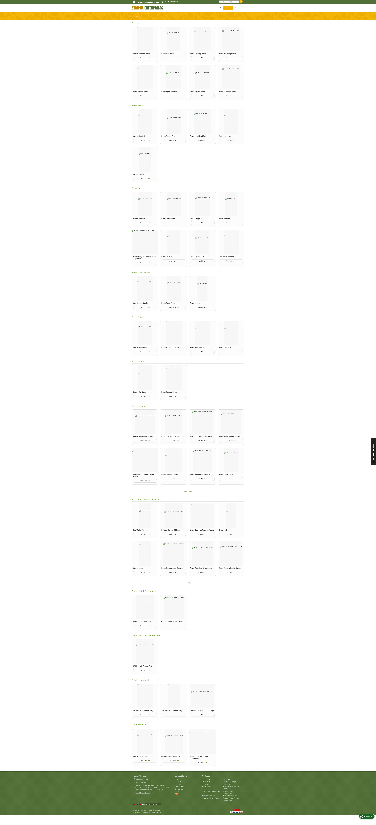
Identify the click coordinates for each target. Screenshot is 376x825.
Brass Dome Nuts (168, 219)
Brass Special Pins (226, 348)
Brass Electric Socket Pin (171, 348)
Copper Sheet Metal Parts (171, 622)
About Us (218, 8)
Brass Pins (137, 317)
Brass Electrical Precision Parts (147, 500)
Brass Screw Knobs (226, 475)
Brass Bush (223, 530)
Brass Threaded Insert (227, 92)
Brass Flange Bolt (168, 136)
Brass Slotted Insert (140, 92)
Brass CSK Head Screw (170, 436)
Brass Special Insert (169, 92)
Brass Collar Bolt (139, 136)
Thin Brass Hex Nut (226, 257)
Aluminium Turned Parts (170, 756)
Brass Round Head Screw (200, 475)
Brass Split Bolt (138, 174)
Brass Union (195, 303)
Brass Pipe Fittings (141, 273)
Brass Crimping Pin (140, 348)
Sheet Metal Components (144, 591)
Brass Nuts (137, 188)
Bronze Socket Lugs (140, 756)
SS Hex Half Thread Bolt (142, 666)
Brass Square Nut (197, 257)
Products (227, 8)
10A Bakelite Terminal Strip (143, 711)
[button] (171, 1)
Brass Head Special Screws (229, 436)
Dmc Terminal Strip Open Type (202, 711)
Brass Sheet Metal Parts (142, 622)
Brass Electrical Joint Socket (230, 568)
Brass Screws (138, 406)
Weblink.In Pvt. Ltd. (157, 812)
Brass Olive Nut (167, 257)
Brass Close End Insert (141, 54)
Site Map (178, 791)
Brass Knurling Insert (198, 54)
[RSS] (176, 794)
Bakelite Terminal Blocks (170, 530)
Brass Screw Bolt (225, 136)
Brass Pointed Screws (169, 475)
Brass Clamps (138, 568)
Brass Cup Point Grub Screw (201, 436)
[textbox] (229, 1)
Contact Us (239, 8)
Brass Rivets (138, 362)
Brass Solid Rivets (139, 392)
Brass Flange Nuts (197, 219)
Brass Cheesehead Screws (143, 436)
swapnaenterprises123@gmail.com (147, 2)
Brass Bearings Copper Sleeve (202, 530)
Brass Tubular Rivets (169, 392)
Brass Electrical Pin (197, 348)
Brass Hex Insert (167, 54)
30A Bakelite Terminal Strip (171, 711)
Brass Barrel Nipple (140, 303)
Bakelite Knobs (138, 530)
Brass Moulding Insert (227, 54)
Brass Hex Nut (224, 219)
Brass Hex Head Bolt (198, 136)
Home (209, 8)
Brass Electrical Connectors (201, 568)
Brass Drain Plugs (168, 303)
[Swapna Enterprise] (147, 8)
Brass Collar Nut (139, 219)
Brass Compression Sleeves (172, 568)
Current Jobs (179, 786)
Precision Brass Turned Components (199, 757)
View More (144, 58)
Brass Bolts (137, 106)
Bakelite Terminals (141, 680)
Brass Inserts (138, 23)
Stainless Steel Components (146, 636)
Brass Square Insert (197, 92)
